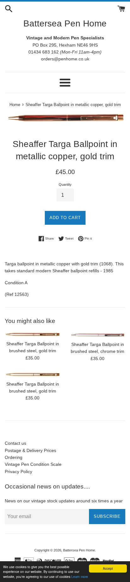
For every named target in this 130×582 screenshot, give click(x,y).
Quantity (65, 184)
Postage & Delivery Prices (30, 450)
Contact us (15, 443)
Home (14, 105)
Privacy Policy (18, 471)
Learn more (79, 576)
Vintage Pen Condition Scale (33, 464)
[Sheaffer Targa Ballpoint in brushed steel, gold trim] (32, 334)
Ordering (13, 457)
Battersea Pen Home (65, 23)
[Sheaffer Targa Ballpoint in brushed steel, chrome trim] (97, 335)
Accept (108, 568)
